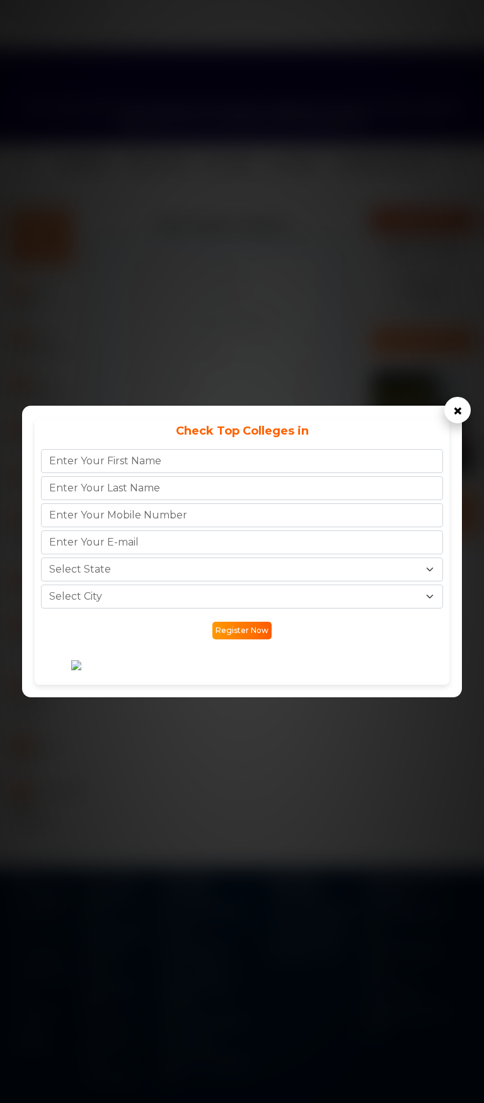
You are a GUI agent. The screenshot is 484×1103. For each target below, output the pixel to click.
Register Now (242, 630)
